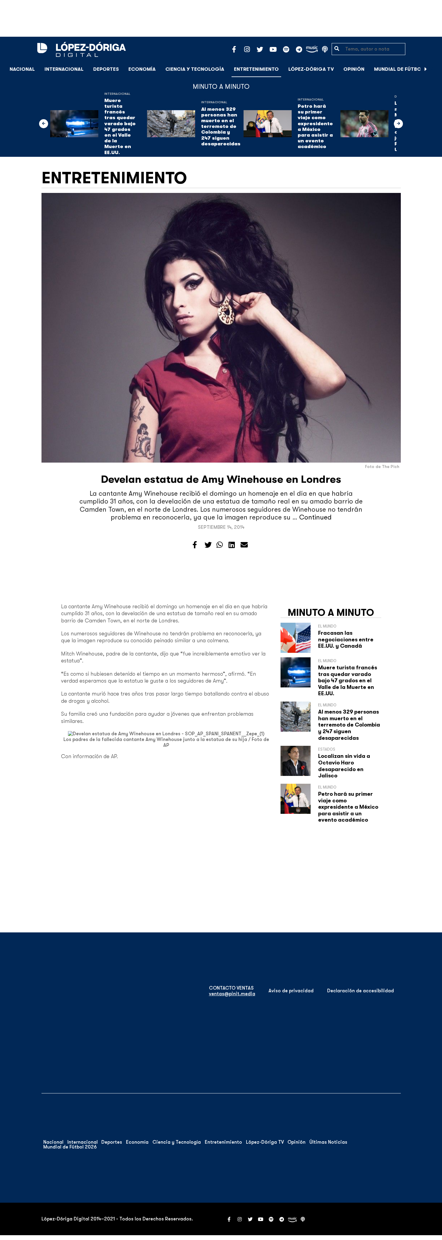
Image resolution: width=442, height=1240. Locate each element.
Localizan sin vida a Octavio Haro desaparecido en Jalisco (344, 766)
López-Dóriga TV (311, 69)
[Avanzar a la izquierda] (43, 123)
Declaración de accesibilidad (360, 990)
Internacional (64, 69)
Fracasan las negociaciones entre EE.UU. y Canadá (345, 639)
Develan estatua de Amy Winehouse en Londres (221, 479)
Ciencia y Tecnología (194, 69)
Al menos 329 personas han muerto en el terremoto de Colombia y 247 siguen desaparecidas (221, 127)
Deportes (106, 69)
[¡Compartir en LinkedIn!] (232, 545)
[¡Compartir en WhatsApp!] (219, 545)
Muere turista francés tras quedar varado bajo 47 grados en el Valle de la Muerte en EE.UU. (120, 126)
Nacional (22, 69)
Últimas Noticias (328, 1142)
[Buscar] (434, 69)
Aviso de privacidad (291, 990)
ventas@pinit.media (232, 993)
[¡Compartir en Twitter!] (208, 545)
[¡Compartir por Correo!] (244, 545)
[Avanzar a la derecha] (426, 69)
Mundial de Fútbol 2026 (405, 69)
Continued (315, 517)
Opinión (353, 69)
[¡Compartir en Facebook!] (194, 545)
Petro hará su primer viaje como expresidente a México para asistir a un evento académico (315, 126)
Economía (142, 69)
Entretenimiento (256, 69)
